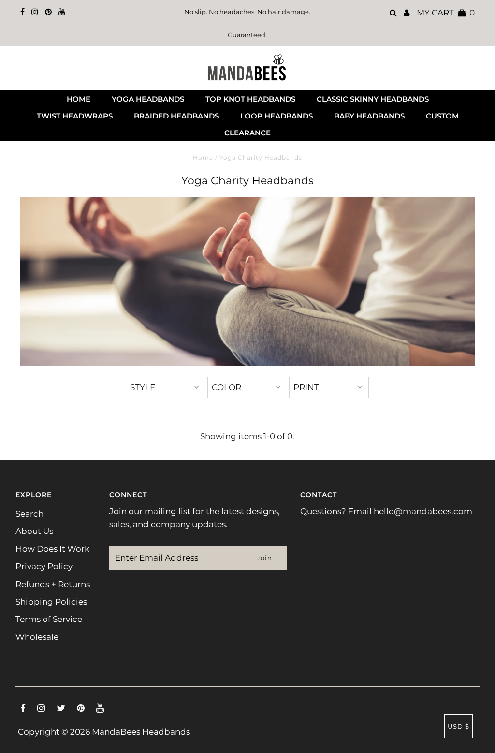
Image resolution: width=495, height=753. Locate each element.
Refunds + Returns (52, 584)
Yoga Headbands (148, 98)
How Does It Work (52, 549)
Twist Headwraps (75, 115)
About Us (34, 531)
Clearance (247, 132)
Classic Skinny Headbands (373, 98)
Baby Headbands (369, 115)
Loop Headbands (276, 115)
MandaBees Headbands (141, 732)
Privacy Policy (44, 566)
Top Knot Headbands (250, 98)
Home (78, 98)
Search (29, 513)
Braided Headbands (176, 115)
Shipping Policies (51, 601)
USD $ (458, 726)
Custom (442, 115)
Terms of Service (48, 619)
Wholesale (36, 637)
